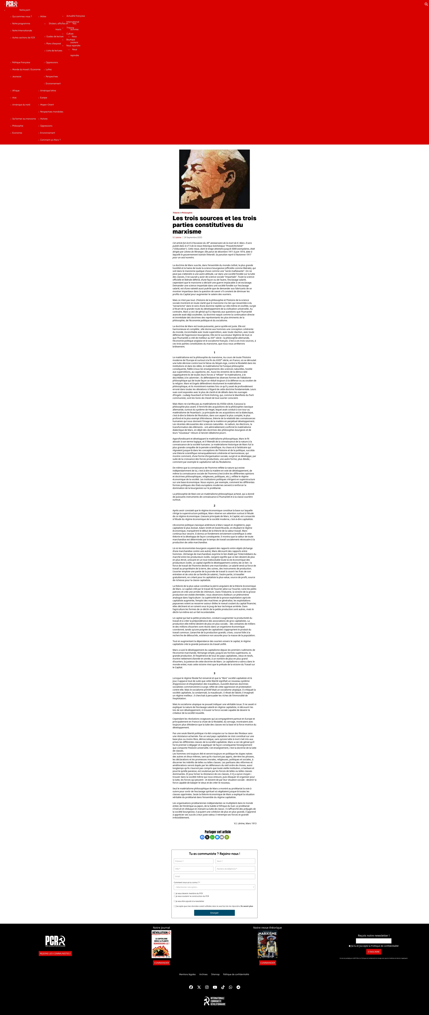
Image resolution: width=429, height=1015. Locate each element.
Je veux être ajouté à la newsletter (190, 901)
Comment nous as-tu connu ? (187, 882)
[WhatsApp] (212, 844)
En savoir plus (247, 906)
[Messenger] (217, 844)
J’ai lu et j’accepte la (374, 946)
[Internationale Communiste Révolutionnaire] (214, 1000)
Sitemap (215, 974)
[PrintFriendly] (227, 844)
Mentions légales (187, 974)
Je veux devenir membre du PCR (189, 893)
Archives (203, 974)
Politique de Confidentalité (368, 958)
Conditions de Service (395, 958)
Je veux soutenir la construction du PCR (192, 896)
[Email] (222, 844)
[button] (424, 1010)
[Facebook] (202, 844)
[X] (207, 844)
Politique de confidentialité (385, 945)
